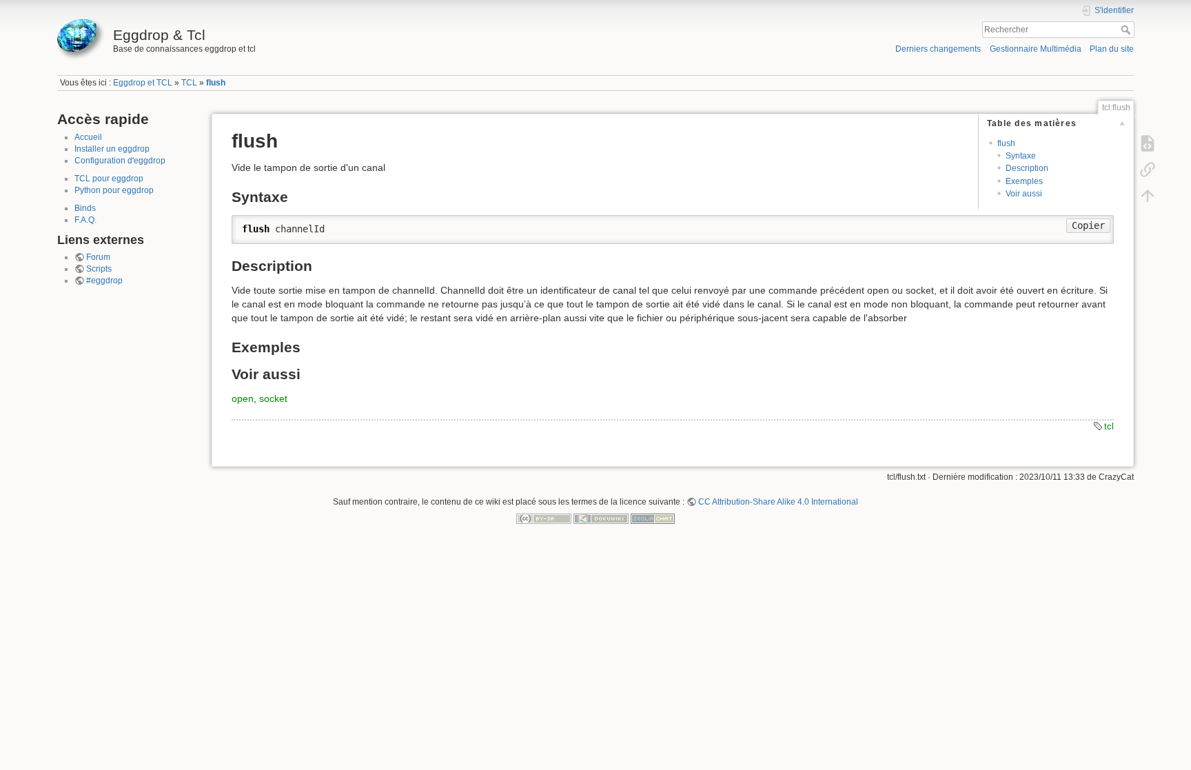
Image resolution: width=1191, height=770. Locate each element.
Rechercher (1127, 29)
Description (1027, 168)
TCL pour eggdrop (108, 178)
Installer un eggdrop (112, 149)
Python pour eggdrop (114, 190)
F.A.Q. (85, 220)
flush (215, 83)
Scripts (99, 269)
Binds (85, 208)
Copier (1088, 225)
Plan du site (1112, 49)
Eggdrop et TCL (142, 83)
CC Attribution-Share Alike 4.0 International (778, 502)
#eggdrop (104, 280)
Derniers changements (938, 49)
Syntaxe (1021, 156)
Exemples (1024, 181)
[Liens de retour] (1147, 169)
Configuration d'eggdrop (119, 160)
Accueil (88, 137)
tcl (1109, 426)
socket (273, 398)
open (243, 398)
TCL (189, 83)
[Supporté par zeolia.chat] (653, 518)
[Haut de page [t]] (1147, 196)
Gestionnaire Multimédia (1035, 49)
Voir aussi (1024, 194)
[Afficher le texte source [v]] (1147, 143)
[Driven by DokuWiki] (601, 518)
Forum (98, 257)
